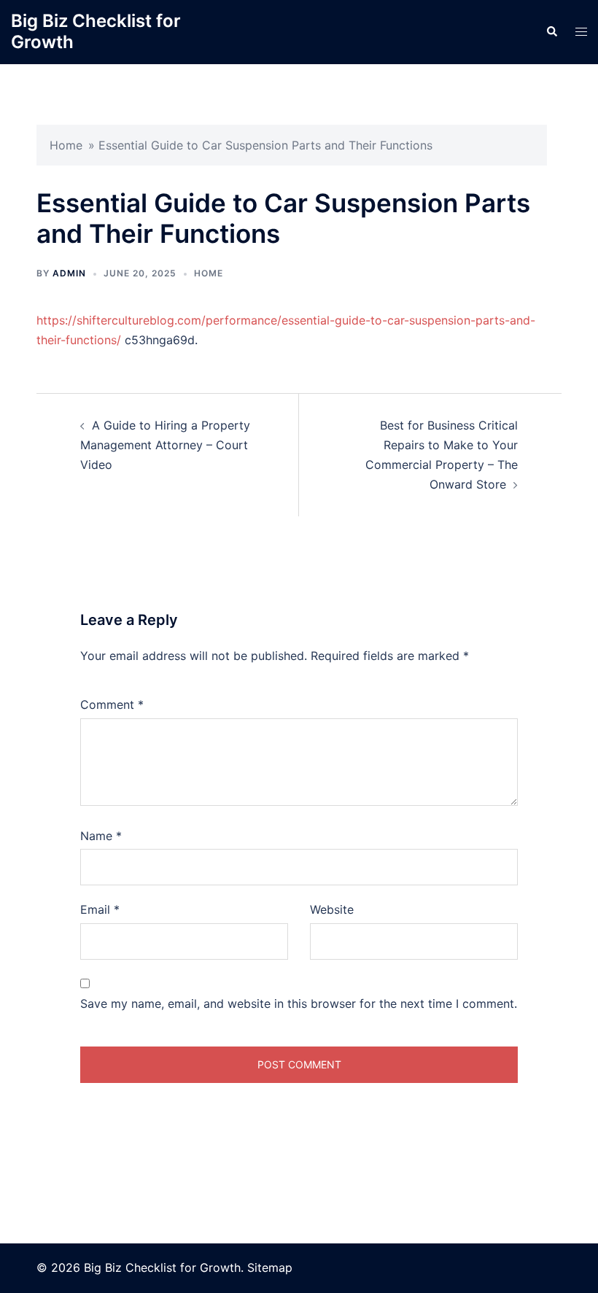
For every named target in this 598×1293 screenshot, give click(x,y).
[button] (551, 32)
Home (66, 145)
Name (101, 835)
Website (332, 909)
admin (69, 273)
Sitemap (269, 1267)
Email (100, 909)
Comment (112, 704)
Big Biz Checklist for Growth (96, 31)
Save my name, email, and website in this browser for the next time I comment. (298, 1003)
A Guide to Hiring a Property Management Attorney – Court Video (165, 445)
